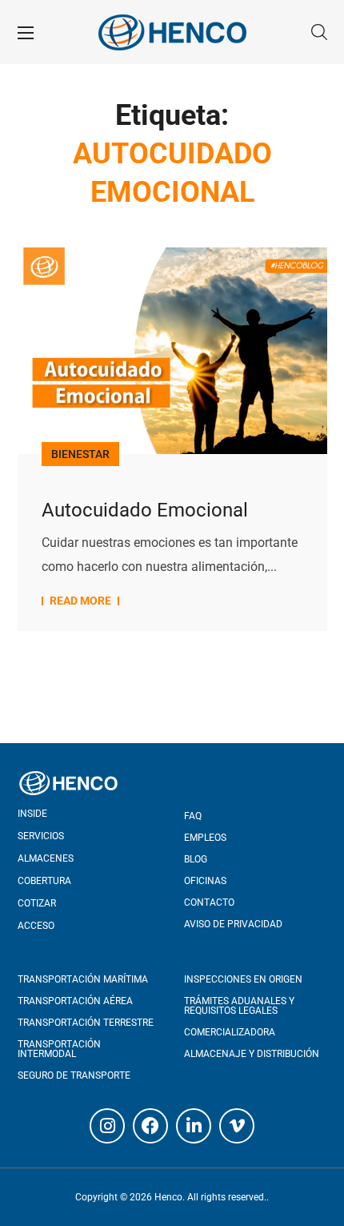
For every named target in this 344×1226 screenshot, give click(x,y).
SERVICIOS (41, 836)
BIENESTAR (80, 454)
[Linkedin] (193, 1126)
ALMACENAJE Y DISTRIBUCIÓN (251, 1054)
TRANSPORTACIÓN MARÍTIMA (83, 979)
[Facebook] (150, 1126)
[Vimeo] (236, 1126)
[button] (319, 32)
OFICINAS (205, 881)
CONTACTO (209, 902)
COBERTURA (44, 881)
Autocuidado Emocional (145, 510)
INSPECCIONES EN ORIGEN (243, 979)
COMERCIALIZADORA (229, 1032)
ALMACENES (46, 858)
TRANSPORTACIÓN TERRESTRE (86, 1022)
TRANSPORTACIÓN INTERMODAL (59, 1049)
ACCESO (36, 926)
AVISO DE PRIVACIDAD (233, 924)
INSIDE (32, 813)
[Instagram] (107, 1126)
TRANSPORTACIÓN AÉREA (75, 1001)
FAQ (193, 816)
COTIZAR (37, 903)
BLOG (195, 859)
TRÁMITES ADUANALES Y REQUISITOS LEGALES (239, 1005)
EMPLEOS (205, 837)
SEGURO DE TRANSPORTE (74, 1075)
